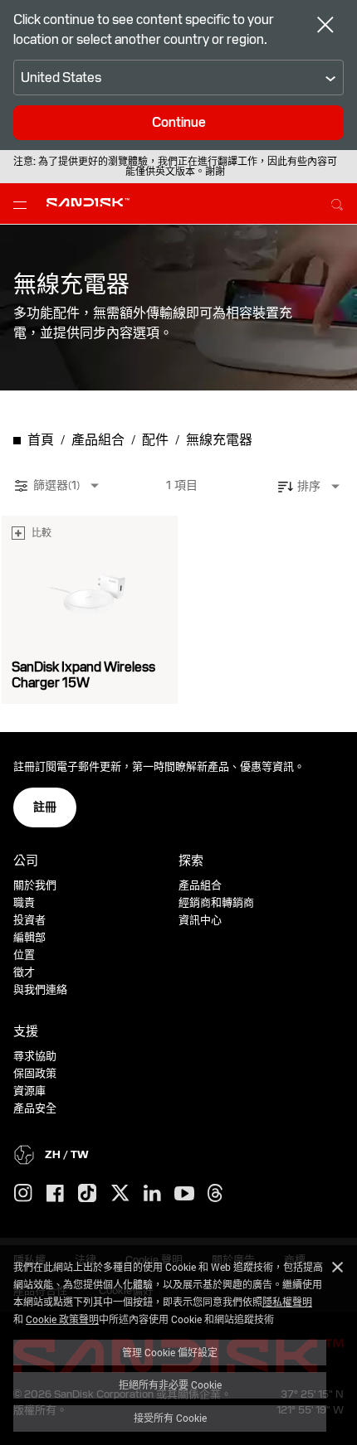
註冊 (44, 806)
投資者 (29, 920)
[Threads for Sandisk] (215, 1194)
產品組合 (200, 885)
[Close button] (325, 26)
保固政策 (34, 1073)
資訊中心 (200, 920)
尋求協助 (34, 1056)
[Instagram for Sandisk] (23, 1194)
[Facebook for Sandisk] (55, 1194)
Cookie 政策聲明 (62, 1319)
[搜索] (337, 202)
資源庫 (29, 1091)
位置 (24, 955)
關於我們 (34, 885)
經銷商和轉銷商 (216, 902)
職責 (24, 902)
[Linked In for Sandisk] (152, 1194)
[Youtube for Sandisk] (184, 1194)
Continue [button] (179, 122)
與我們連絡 (40, 989)
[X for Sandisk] (120, 1194)
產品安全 (34, 1108)
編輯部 (29, 937)
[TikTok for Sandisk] (87, 1194)
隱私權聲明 (287, 1301)
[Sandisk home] (88, 202)
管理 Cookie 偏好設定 (170, 1352)
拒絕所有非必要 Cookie (170, 1384)
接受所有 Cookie (170, 1417)
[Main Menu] (23, 204)
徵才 (24, 972)
